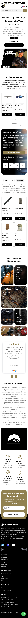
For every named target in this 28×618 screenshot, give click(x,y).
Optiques (6, 328)
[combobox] (13, 10)
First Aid (19, 328)
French (24, 6)
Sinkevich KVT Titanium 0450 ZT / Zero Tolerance (7, 105)
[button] (10, 69)
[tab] (9, 180)
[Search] (2, 10)
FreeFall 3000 (19, 208)
